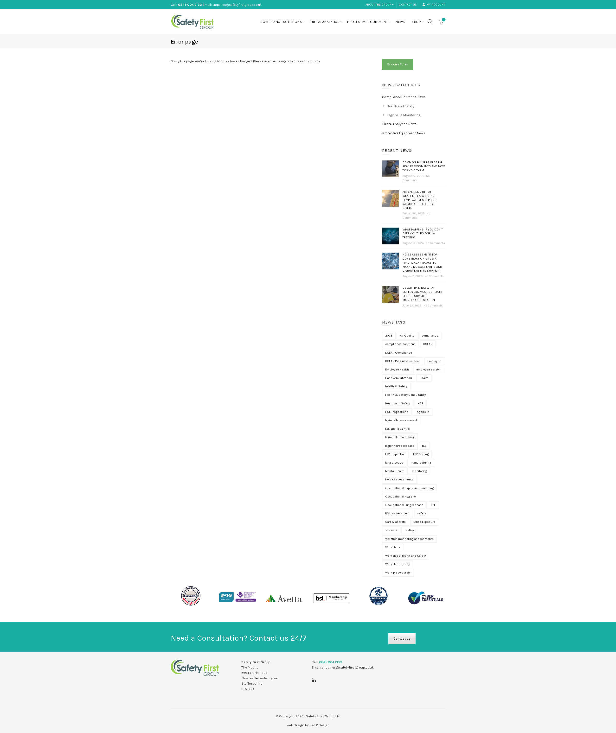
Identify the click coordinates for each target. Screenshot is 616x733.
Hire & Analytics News (399, 124)
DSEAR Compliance (398, 352)
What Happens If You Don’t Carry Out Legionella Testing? (423, 233)
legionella (422, 412)
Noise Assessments (399, 479)
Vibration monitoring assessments (409, 539)
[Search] (430, 21)
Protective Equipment (367, 22)
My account (436, 4)
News (400, 22)
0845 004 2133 (190, 4)
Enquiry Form (397, 64)
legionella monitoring (399, 437)
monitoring (419, 471)
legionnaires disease (400, 445)
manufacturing (421, 462)
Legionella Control (397, 428)
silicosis (391, 530)
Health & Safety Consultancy (405, 394)
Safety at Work (395, 521)
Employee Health (397, 369)
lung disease (394, 462)
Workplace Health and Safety (405, 555)
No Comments (435, 243)
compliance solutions (400, 344)
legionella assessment (401, 420)
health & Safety (396, 386)
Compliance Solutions (281, 22)
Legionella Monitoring (403, 115)
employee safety (428, 369)
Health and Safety (400, 106)
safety (421, 513)
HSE (421, 403)
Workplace (392, 547)
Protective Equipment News (403, 133)
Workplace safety (397, 564)
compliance (430, 335)
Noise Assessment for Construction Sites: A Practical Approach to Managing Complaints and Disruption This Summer (422, 262)
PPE (433, 505)
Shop (416, 22)
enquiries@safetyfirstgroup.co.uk (237, 4)
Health (424, 378)
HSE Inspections (397, 412)
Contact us (408, 4)
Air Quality (407, 335)
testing (409, 530)
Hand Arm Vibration (398, 378)
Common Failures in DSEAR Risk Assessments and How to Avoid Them (424, 166)
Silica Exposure (424, 521)
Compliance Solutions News (404, 97)
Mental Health (395, 471)
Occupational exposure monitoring (409, 488)
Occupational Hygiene (400, 496)
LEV (424, 445)
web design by (298, 725)
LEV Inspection (395, 454)
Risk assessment (397, 513)
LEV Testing (421, 454)
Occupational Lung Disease (404, 505)
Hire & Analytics (324, 22)
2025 (388, 335)
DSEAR (428, 344)
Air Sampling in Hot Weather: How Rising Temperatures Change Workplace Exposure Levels (419, 200)
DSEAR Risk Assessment (402, 361)
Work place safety (398, 572)
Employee (434, 361)
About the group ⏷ (380, 4)
